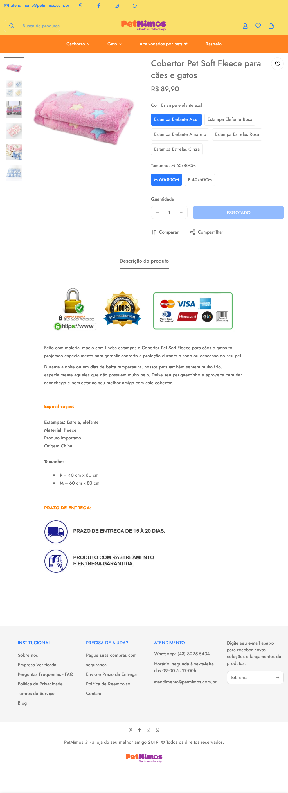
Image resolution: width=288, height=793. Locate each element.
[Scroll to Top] (277, 762)
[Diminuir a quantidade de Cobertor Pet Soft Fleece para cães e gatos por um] (157, 212)
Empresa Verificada (37, 664)
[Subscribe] (277, 677)
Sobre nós (28, 655)
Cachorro (75, 44)
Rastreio (214, 44)
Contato (93, 693)
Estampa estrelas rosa (237, 134)
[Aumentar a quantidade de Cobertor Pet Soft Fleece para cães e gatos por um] (181, 212)
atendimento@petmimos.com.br (185, 682)
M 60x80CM (166, 179)
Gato (112, 44)
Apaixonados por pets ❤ (164, 44)
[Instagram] (116, 5)
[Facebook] (98, 5)
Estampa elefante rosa (230, 119)
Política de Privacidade (40, 684)
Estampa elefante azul (176, 119)
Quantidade (162, 199)
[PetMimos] (144, 26)
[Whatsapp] (134, 5)
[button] (271, 25)
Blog (22, 703)
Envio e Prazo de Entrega (111, 674)
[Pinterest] (80, 5)
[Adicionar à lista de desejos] (277, 63)
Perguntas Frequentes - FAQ (45, 674)
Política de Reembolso (108, 684)
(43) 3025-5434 (193, 653)
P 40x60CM (200, 179)
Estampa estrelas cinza (177, 149)
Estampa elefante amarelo (180, 134)
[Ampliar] (125, 69)
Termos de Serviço (36, 693)
